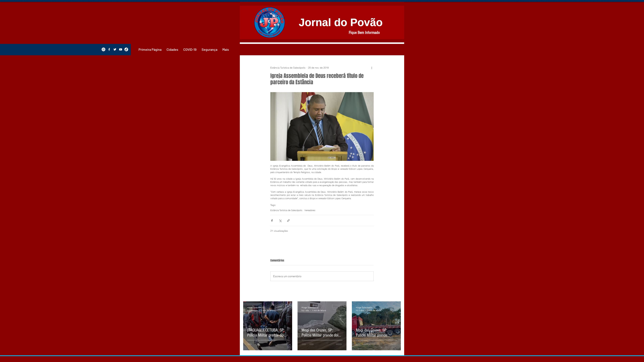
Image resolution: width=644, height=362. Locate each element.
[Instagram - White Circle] (103, 49)
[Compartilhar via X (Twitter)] (280, 220)
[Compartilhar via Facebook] (272, 220)
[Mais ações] (372, 68)
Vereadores (309, 210)
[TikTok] (126, 49)
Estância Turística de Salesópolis (286, 210)
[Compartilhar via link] (288, 220)
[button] (172, 49)
